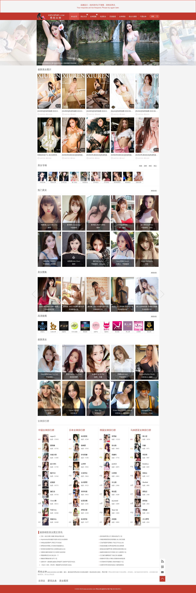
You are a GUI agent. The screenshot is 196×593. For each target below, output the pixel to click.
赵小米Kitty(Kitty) (147, 225)
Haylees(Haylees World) (147, 374)
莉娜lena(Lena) (123, 374)
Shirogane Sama (147, 410)
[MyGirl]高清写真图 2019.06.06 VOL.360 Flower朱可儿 (130, 111)
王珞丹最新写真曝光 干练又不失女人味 (112, 542)
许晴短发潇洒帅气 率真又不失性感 (51, 542)
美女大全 (84, 16)
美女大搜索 (133, 16)
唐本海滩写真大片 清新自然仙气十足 (111, 536)
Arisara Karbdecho (147, 261)
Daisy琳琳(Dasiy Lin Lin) (49, 374)
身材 (145, 166)
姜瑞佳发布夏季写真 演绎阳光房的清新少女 (113, 549)
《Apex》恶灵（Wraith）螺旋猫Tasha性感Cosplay (56, 565)
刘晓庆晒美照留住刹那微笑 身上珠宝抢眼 (112, 539)
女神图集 (93, 16)
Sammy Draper (49, 410)
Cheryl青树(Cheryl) (122, 261)
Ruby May (98, 410)
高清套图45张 (147, 309)
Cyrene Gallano (74, 410)
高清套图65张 (49, 309)
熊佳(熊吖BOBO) (49, 261)
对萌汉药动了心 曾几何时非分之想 (49, 155)
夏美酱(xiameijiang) (73, 225)
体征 (150, 166)
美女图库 (63, 580)
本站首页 (74, 16)
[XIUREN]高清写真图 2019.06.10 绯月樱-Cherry (103, 111)
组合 (155, 166)
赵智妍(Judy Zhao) (73, 261)
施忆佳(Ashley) (98, 261)
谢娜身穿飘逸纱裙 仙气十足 (49, 558)
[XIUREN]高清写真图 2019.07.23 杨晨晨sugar (53, 111)
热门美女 (42, 190)
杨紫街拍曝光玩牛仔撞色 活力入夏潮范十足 (113, 552)
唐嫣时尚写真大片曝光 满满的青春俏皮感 (112, 558)
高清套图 (112, 16)
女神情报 (122, 16)
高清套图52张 (98, 309)
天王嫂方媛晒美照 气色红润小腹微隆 (111, 555)
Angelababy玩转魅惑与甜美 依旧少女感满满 (54, 539)
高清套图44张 (122, 309)
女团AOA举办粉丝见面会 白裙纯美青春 (112, 565)
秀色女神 (98, 589)
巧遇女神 (143, 16)
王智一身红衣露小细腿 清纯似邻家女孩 (52, 536)
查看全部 (154, 191)
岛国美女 (103, 16)
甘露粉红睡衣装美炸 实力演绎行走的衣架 (53, 552)
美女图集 (42, 272)
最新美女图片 (44, 69)
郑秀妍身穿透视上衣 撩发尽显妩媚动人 (52, 546)
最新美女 (42, 339)
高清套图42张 (73, 309)
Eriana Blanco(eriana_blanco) (122, 410)
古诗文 (41, 580)
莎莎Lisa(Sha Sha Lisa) (73, 374)
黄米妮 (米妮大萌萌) (98, 225)
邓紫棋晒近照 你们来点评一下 (50, 555)
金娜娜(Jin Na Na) (98, 374)
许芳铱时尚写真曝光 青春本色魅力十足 (112, 562)
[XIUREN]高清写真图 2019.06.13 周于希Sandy (78, 111)
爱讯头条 (52, 580)
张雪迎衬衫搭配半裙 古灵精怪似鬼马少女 (53, 549)
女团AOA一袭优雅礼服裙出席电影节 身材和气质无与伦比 (58, 562)
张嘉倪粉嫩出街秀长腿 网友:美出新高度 (112, 546)
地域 (140, 166)
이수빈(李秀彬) (122, 225)
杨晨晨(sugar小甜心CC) (49, 225)
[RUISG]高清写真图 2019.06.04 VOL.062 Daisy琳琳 (153, 111)
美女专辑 (42, 165)
